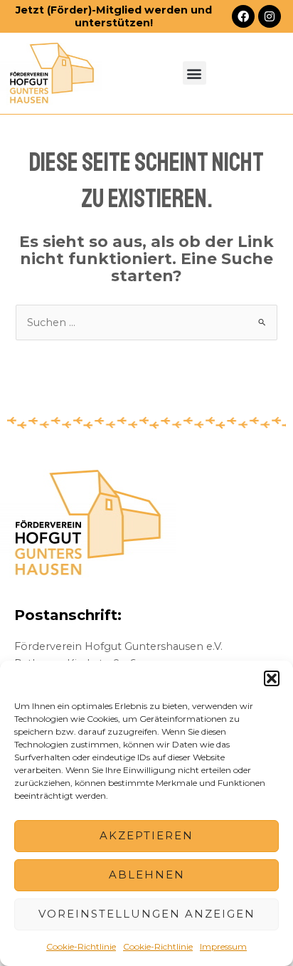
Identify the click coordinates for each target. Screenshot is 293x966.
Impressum (223, 946)
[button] (272, 678)
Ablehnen (147, 874)
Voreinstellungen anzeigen (146, 913)
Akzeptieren (146, 835)
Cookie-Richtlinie (81, 946)
